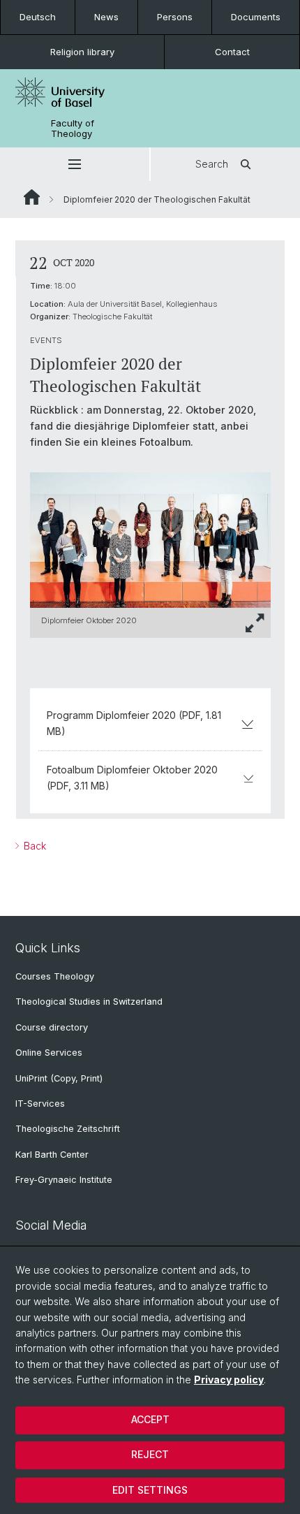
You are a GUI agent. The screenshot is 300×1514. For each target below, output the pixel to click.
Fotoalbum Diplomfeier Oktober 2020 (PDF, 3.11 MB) (132, 777)
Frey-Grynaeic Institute (63, 1179)
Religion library (82, 51)
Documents (255, 16)
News (106, 16)
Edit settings (150, 1490)
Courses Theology (54, 976)
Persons (175, 16)
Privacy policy (229, 1379)
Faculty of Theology (72, 128)
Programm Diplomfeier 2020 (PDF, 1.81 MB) (134, 722)
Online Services (48, 1052)
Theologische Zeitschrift (67, 1128)
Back (33, 846)
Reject (150, 1454)
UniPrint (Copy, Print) (59, 1078)
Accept (150, 1419)
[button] (74, 164)
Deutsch (38, 16)
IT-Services (40, 1103)
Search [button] (211, 164)
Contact (232, 51)
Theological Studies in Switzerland (89, 1001)
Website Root (32, 197)
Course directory (51, 1027)
